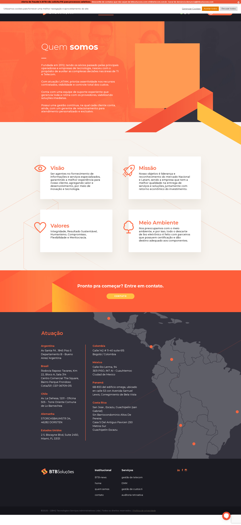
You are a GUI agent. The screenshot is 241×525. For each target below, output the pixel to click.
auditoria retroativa (132, 495)
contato (99, 495)
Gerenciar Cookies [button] (191, 9)
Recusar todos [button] (228, 8)
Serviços (127, 470)
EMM (124, 483)
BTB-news (100, 477)
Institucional (103, 470)
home (98, 483)
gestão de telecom (132, 477)
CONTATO (120, 296)
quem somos (102, 489)
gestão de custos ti (132, 489)
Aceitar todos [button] (210, 8)
